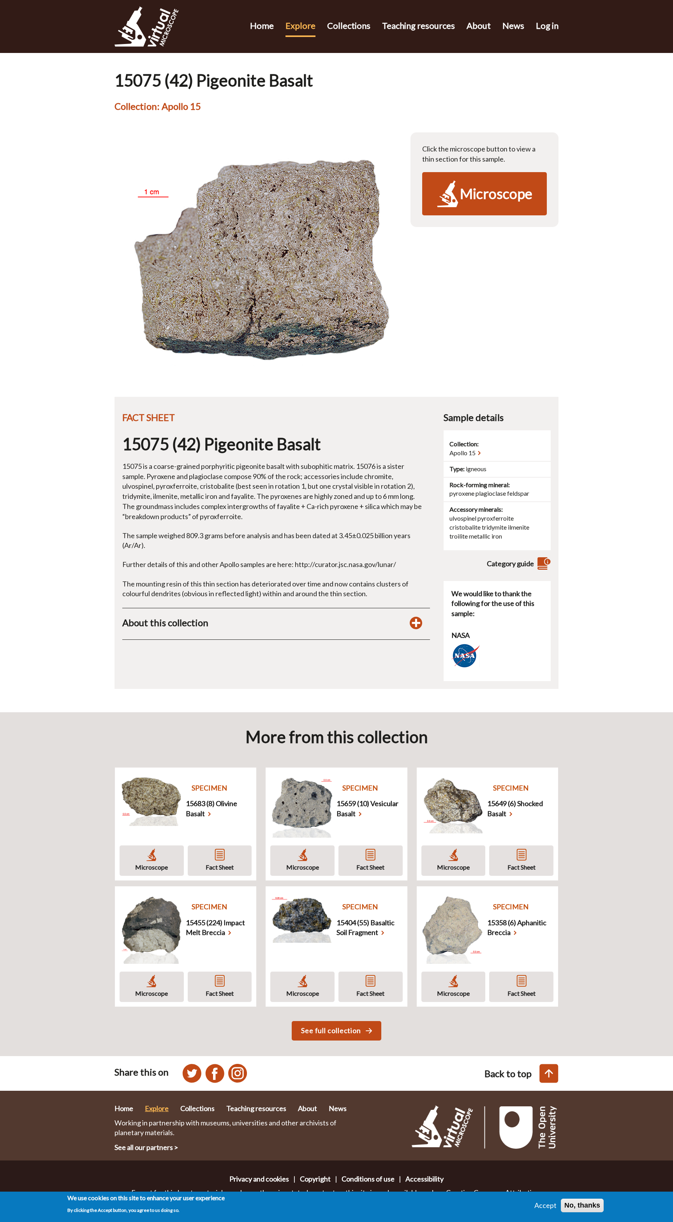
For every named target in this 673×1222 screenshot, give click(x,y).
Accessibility (424, 1178)
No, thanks (582, 1205)
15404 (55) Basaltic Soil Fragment (365, 927)
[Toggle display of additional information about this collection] (416, 622)
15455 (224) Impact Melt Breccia (215, 927)
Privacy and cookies (259, 1178)
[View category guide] (543, 563)
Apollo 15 (462, 452)
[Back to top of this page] (548, 1073)
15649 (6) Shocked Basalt (515, 808)
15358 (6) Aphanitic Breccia (516, 927)
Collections (348, 25)
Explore (300, 25)
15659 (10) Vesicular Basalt (367, 808)
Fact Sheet (220, 867)
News (513, 25)
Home (262, 25)
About (479, 25)
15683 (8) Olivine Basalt (211, 808)
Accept (545, 1205)
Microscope (151, 867)
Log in (547, 25)
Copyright (315, 1178)
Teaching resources (418, 25)
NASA (460, 635)
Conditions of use (368, 1178)
